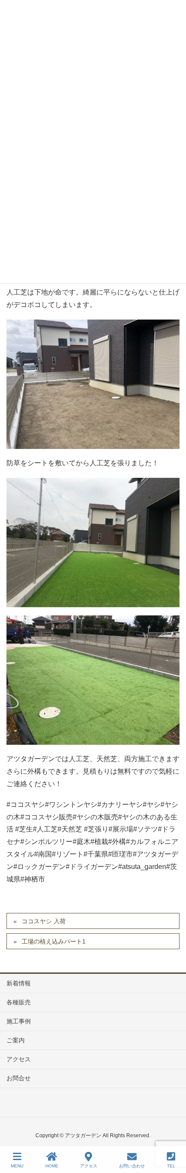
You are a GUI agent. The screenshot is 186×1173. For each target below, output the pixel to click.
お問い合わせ (132, 1166)
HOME (51, 1166)
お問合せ (18, 1078)
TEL (171, 1166)
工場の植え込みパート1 (54, 941)
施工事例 (18, 1021)
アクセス (18, 1059)
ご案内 (15, 1040)
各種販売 (18, 1002)
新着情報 (18, 983)
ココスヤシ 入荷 (44, 921)
